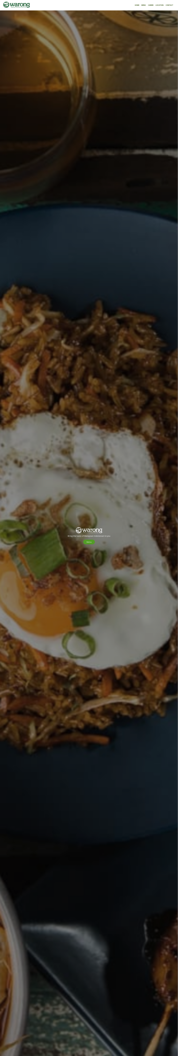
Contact (169, 5)
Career (150, 5)
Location (160, 5)
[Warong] (16, 8)
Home (137, 5)
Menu (143, 5)
